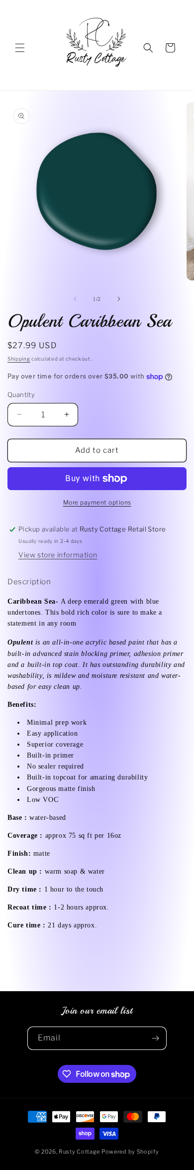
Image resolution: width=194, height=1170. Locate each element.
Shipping (18, 359)
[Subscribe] (155, 1038)
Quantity (21, 394)
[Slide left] (75, 299)
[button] (20, 48)
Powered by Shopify (130, 1151)
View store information (57, 554)
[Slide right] (119, 299)
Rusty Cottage (79, 1151)
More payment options (97, 502)
